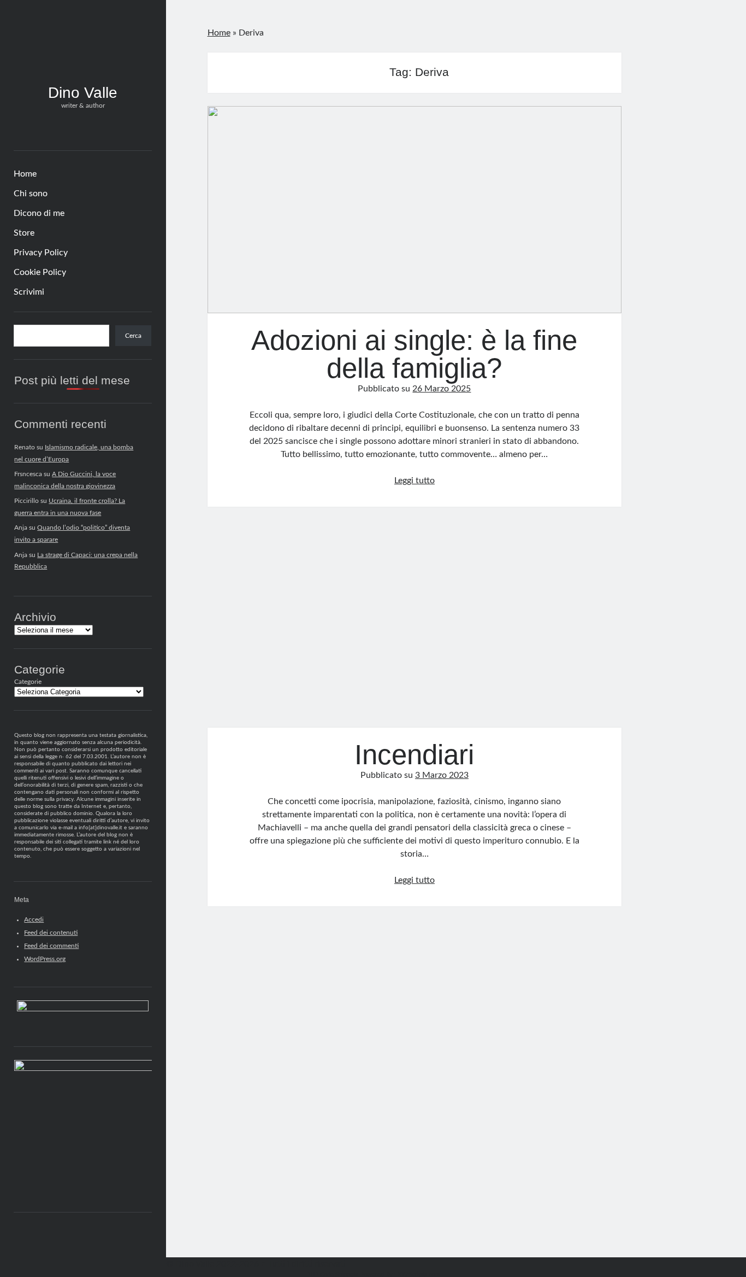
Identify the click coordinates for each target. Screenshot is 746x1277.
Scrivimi (29, 292)
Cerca (133, 335)
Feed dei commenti (51, 945)
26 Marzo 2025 (441, 388)
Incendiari (415, 623)
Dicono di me (39, 213)
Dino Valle (82, 92)
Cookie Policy (40, 272)
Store (24, 233)
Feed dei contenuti (51, 932)
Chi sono (31, 193)
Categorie (28, 681)
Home (25, 173)
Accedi (34, 919)
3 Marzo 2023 (442, 775)
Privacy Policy (41, 252)
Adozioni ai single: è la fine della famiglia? (415, 209)
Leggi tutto (414, 480)
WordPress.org (45, 959)
